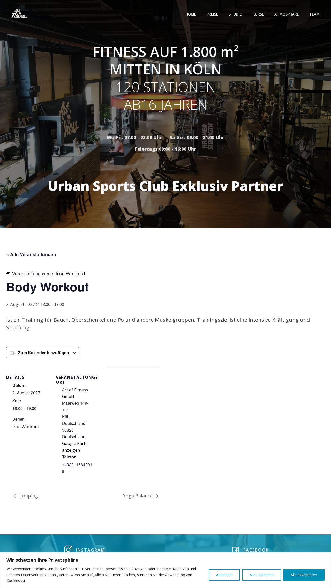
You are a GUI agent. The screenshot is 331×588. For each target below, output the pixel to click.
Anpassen (224, 574)
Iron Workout (25, 426)
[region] (165, 570)
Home (190, 14)
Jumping (28, 496)
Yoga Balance (138, 496)
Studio (235, 14)
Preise (212, 14)
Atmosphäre (286, 14)
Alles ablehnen (262, 574)
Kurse (258, 14)
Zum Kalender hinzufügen (43, 353)
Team (314, 14)
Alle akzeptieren (304, 574)
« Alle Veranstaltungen (31, 254)
